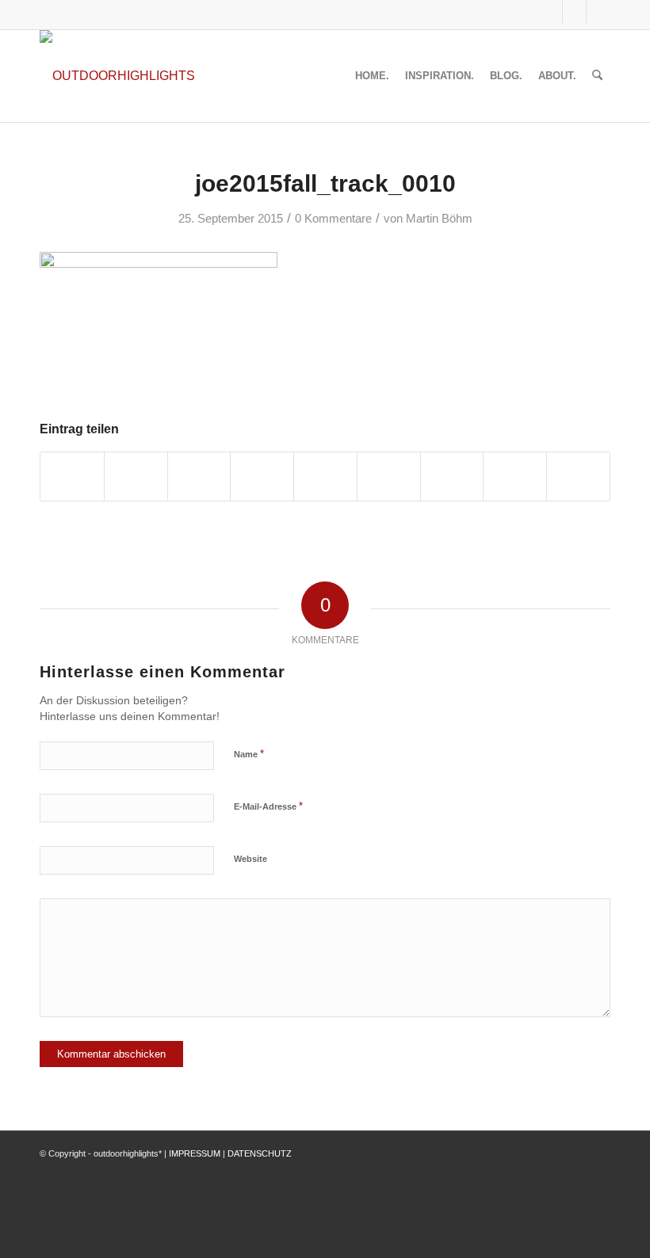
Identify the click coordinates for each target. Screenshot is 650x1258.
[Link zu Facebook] (550, 12)
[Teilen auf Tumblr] (389, 476)
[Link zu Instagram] (574, 12)
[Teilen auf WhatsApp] (199, 476)
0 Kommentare (333, 218)
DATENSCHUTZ (260, 1153)
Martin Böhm (439, 218)
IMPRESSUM (194, 1153)
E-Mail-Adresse (268, 806)
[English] (502, 11)
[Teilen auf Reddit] (515, 476)
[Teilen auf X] (136, 476)
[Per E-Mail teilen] (578, 476)
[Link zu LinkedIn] (598, 12)
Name (249, 754)
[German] (521, 11)
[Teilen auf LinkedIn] (325, 476)
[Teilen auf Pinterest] (262, 476)
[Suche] (597, 76)
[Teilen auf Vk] (452, 476)
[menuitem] (372, 76)
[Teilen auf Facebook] (72, 476)
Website (250, 858)
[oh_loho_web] (117, 76)
